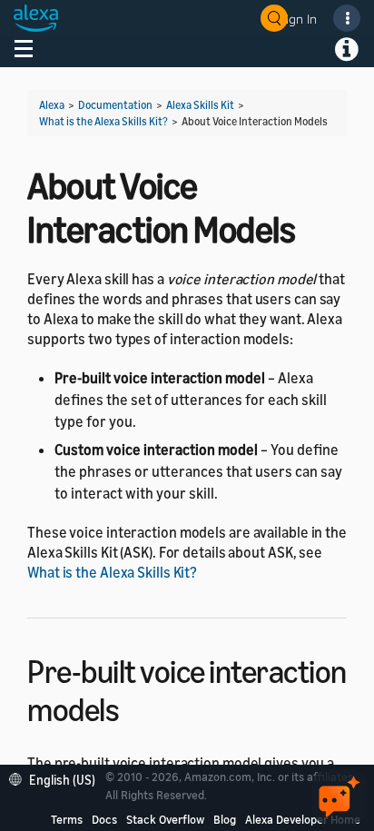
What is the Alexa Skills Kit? (103, 121)
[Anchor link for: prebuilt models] (135, 707)
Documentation (115, 105)
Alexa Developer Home (302, 819)
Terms (67, 819)
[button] (56, 778)
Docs (104, 819)
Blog (224, 819)
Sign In (298, 18)
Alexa (51, 105)
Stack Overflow (165, 819)
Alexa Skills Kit (200, 105)
